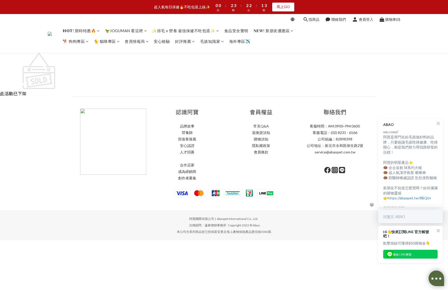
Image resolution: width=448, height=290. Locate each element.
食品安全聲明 (236, 30)
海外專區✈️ (239, 41)
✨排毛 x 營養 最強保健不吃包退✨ (183, 30)
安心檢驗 (162, 41)
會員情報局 (135, 41)
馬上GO (283, 6)
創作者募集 (187, 178)
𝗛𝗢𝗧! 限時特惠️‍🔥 (79, 30)
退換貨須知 (261, 132)
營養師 (187, 132)
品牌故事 (187, 126)
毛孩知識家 (210, 41)
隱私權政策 (261, 145)
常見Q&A (261, 126)
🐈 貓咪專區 (105, 41)
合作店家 (187, 165)
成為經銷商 (187, 171)
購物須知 (261, 139)
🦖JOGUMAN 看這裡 (124, 30)
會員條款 (261, 152)
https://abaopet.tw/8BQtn (409, 198)
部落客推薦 (187, 139)
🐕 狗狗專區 (74, 41)
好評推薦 (183, 41)
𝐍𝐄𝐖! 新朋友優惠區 (272, 30)
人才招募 (187, 152)
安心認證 (187, 145)
